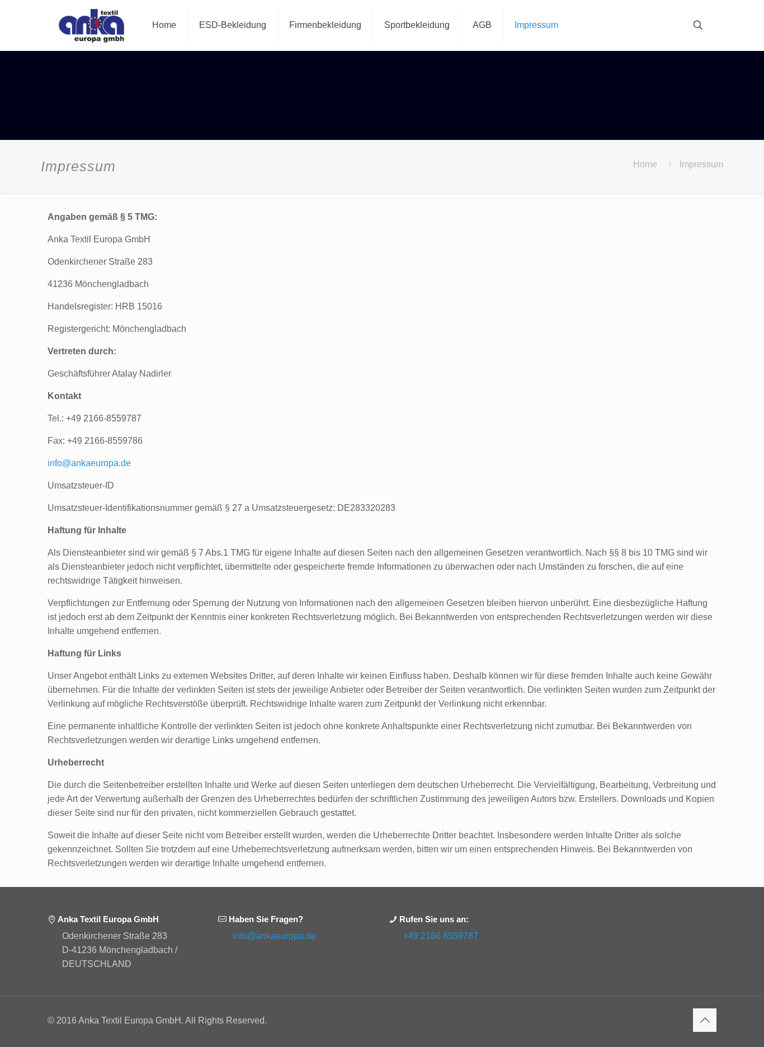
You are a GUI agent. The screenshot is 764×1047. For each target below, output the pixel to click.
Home (645, 164)
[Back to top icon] (704, 1020)
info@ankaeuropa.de (89, 463)
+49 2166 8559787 (440, 936)
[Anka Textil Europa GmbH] (91, 25)
